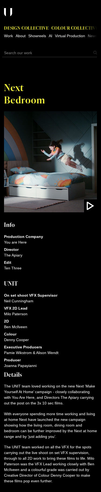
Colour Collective (74, 28)
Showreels (37, 36)
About (21, 36)
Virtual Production (70, 36)
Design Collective (26, 28)
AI (50, 36)
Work (8, 36)
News (92, 36)
